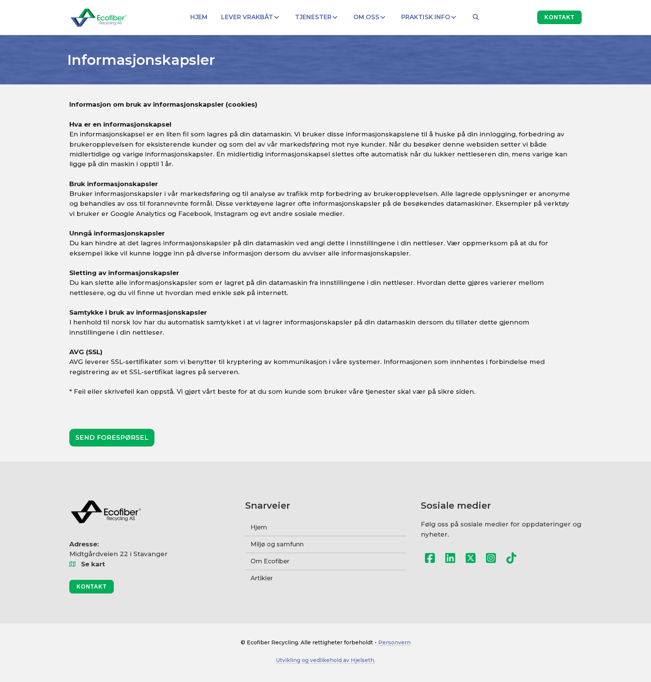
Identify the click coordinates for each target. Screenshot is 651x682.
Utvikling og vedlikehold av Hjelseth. (325, 660)
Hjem (259, 527)
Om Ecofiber (270, 561)
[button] (276, 17)
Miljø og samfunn (277, 544)
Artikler (262, 578)
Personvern (394, 642)
